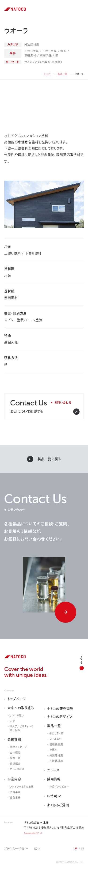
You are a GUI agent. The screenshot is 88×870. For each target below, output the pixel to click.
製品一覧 (63, 74)
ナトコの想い (17, 715)
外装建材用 (56, 755)
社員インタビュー (59, 786)
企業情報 (14, 739)
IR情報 (52, 796)
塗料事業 (15, 792)
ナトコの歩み (17, 769)
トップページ (17, 699)
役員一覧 (15, 758)
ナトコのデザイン (59, 716)
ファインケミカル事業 (22, 786)
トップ (47, 74)
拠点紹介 (15, 763)
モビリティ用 (57, 733)
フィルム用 (56, 739)
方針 (12, 721)
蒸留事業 (15, 797)
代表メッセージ (18, 747)
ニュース (53, 770)
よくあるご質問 (58, 805)
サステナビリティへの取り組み (22, 728)
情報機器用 (56, 744)
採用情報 (54, 779)
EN (82, 848)
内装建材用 (56, 760)
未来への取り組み (21, 707)
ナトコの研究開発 (60, 708)
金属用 (54, 749)
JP (76, 848)
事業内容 (14, 779)
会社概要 (15, 752)
